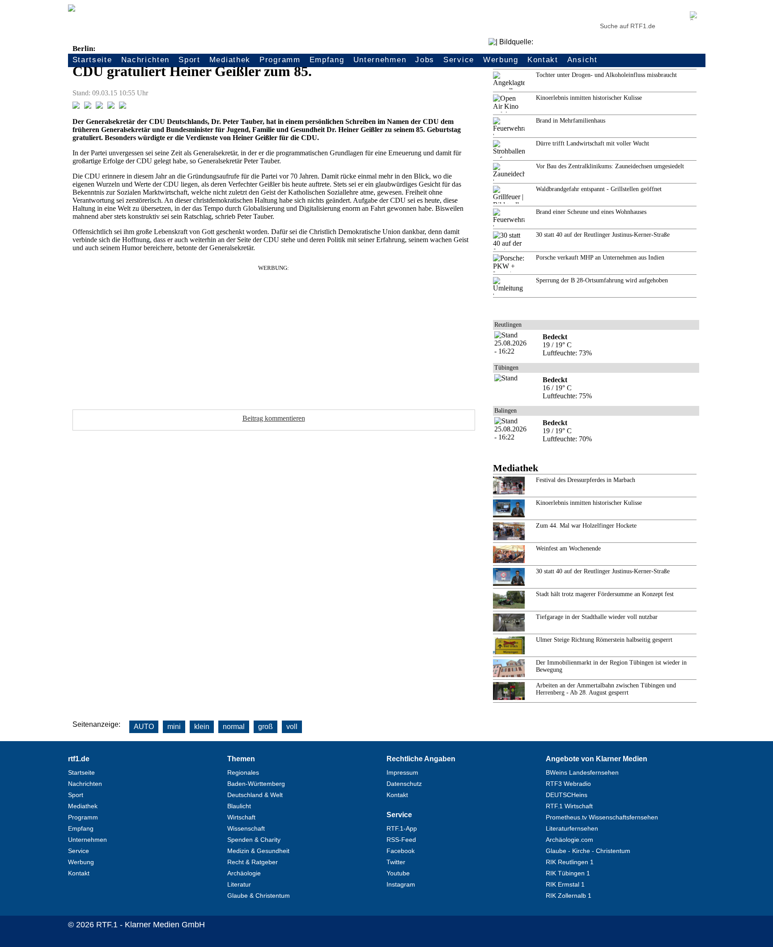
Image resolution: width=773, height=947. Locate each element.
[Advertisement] (273, 334)
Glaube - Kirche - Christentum (588, 850)
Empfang (327, 59)
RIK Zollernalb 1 (568, 895)
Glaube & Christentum (258, 895)
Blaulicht (239, 806)
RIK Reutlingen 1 (570, 862)
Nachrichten (145, 59)
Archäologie (244, 873)
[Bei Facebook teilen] (76, 106)
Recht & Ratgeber (252, 862)
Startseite (92, 59)
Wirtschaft (241, 817)
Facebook (400, 850)
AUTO (144, 726)
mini (174, 726)
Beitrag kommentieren (273, 418)
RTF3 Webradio (568, 783)
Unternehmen (380, 59)
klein (201, 726)
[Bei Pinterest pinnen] (111, 106)
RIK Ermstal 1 (565, 884)
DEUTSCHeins (566, 794)
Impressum (402, 772)
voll (291, 726)
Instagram (400, 884)
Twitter (395, 862)
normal (234, 726)
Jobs (424, 59)
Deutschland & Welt (255, 794)
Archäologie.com (569, 839)
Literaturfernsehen (572, 828)
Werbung (500, 59)
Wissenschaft (246, 828)
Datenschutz (404, 783)
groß (265, 726)
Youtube (398, 873)
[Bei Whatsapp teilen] (99, 106)
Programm (280, 59)
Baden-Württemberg (256, 783)
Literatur (239, 884)
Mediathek (230, 59)
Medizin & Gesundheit (258, 850)
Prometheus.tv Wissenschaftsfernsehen (602, 817)
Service (458, 59)
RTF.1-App (401, 828)
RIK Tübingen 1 (568, 873)
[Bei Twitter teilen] (87, 106)
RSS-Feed (401, 839)
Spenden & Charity (253, 839)
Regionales (243, 772)
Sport (189, 59)
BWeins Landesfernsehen (582, 772)
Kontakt (542, 59)
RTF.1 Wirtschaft (569, 806)
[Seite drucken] (122, 106)
